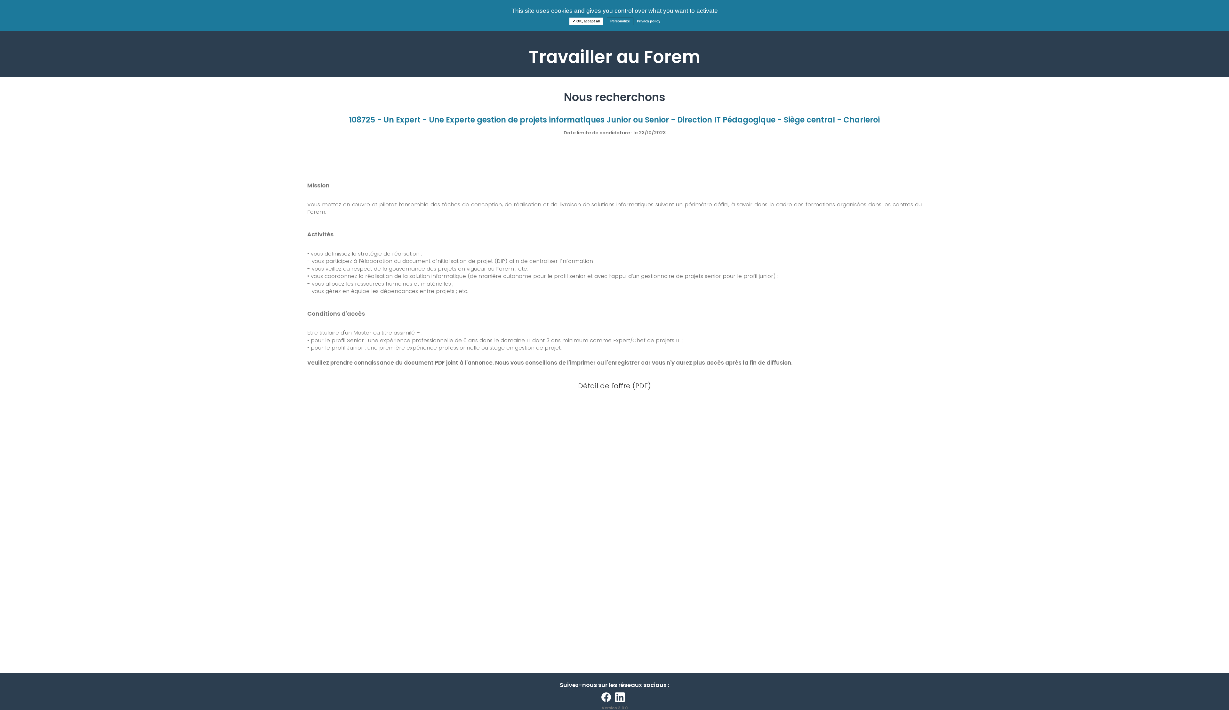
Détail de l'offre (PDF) (614, 386)
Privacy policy (648, 21)
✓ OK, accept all (586, 21)
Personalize (620, 21)
